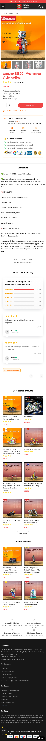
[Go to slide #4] (39, 65)
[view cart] (43, 6)
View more (23, 533)
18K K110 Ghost (29, 417)
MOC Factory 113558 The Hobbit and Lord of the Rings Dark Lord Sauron (32, 570)
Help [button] (42, 738)
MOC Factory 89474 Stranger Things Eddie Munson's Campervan (10, 570)
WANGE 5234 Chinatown (32, 449)
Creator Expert (13, 13)
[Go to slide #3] (28, 65)
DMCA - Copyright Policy (9, 677)
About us (4, 668)
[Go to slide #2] (17, 65)
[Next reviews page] (41, 376)
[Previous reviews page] (31, 376)
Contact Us (5, 699)
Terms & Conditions (7, 671)
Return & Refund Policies (9, 696)
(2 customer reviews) (19, 82)
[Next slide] (42, 38)
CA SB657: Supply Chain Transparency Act (15, 680)
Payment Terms (6, 693)
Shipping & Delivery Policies (10, 690)
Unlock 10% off (4, 731)
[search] (39, 6)
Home (3, 13)
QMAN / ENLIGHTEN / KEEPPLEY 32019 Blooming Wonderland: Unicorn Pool (12, 451)
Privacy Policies (6, 674)
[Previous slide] (4, 38)
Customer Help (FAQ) (8, 702)
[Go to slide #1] (6, 65)
